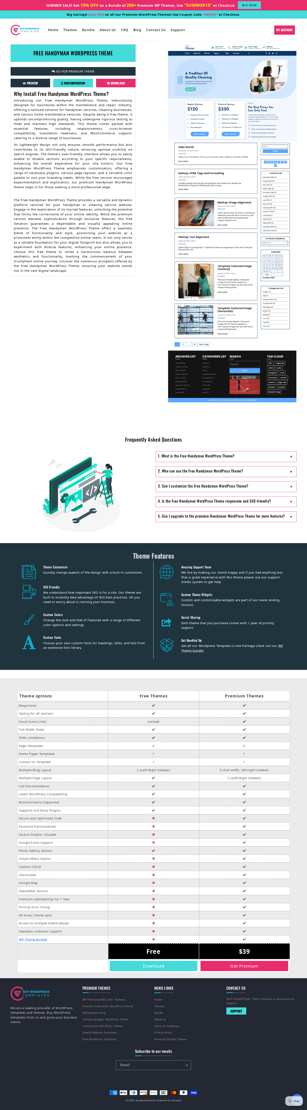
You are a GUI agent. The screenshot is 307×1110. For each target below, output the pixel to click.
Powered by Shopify (169, 1100)
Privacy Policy (163, 1032)
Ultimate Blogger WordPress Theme (105, 1019)
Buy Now (249, 5)
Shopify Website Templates (99, 1032)
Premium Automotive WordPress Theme (107, 1006)
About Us (160, 1019)
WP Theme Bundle (33, 939)
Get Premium (244, 966)
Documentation (74, 83)
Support (236, 1011)
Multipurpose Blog (94, 1013)
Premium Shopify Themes (170, 1039)
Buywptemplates (146, 1100)
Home (158, 999)
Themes (159, 1006)
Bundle (158, 1013)
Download (117, 83)
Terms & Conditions (166, 1026)
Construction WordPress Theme (102, 1026)
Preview (32, 83)
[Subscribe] (186, 1065)
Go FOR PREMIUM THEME (75, 71)
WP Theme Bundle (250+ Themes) (104, 999)
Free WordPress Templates (99, 1039)
